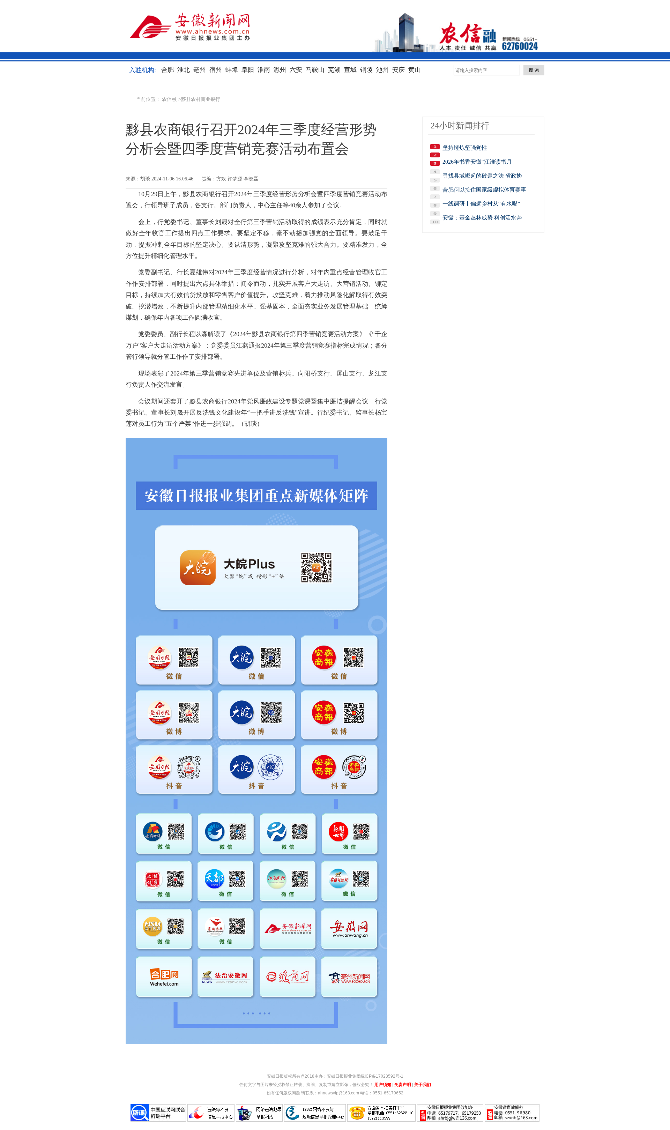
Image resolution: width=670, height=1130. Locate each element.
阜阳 (247, 69)
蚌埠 (231, 69)
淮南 (264, 69)
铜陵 (366, 69)
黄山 (414, 69)
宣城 (350, 69)
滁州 (280, 69)
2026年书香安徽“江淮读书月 (477, 162)
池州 (382, 69)
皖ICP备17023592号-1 (381, 1076)
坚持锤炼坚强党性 (464, 148)
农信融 (169, 99)
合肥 (167, 69)
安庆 (398, 69)
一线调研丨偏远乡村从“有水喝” (481, 204)
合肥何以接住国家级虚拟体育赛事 (484, 190)
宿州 (215, 69)
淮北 (183, 69)
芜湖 (334, 69)
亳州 (199, 69)
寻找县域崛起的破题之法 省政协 (482, 176)
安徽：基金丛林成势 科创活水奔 (482, 218)
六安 (296, 69)
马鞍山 (315, 69)
